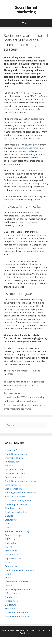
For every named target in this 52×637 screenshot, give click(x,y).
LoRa (7, 562)
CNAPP (8, 585)
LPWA (8, 577)
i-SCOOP (45, 630)
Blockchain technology (16, 512)
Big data (9, 465)
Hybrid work (11, 600)
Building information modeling (20, 492)
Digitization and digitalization (20, 569)
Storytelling (11, 519)
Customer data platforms (17, 616)
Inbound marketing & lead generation (25, 381)
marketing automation (28, 147)
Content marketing (14, 477)
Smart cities (11, 550)
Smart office (11, 608)
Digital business (13, 558)
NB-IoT (8, 546)
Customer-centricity (15, 473)
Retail (8, 573)
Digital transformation (16, 453)
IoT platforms (12, 554)
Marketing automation (15, 385)
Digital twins (11, 604)
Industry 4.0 (11, 450)
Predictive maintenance (16, 581)
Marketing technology (16, 504)
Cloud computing (13, 488)
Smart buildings (13, 535)
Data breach (11, 597)
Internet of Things (14, 457)
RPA (7, 523)
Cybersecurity (12, 461)
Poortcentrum (26, 633)
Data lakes (10, 515)
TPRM (8, 527)
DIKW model (11, 539)
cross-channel (13, 393)
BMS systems (11, 542)
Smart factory (12, 566)
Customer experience (15, 469)
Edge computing (13, 484)
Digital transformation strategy (20, 481)
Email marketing (13, 508)
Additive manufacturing (17, 531)
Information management (18, 500)
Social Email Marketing (26, 9)
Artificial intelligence (15, 496)
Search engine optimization (18, 589)
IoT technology (12, 593)
